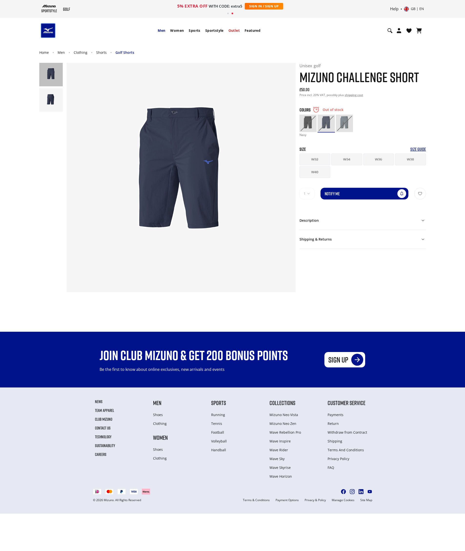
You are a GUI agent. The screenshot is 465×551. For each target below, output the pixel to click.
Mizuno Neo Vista (283, 414)
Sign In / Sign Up (264, 6)
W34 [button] (346, 159)
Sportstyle (214, 30)
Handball (218, 450)
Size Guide (418, 149)
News (99, 401)
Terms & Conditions (256, 500)
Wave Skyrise (280, 467)
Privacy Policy (338, 458)
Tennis (216, 423)
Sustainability (105, 445)
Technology (103, 436)
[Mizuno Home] (49, 8)
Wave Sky (277, 458)
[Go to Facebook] (343, 491)
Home (44, 52)
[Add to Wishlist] (420, 193)
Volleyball (219, 441)
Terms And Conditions (346, 450)
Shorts (101, 52)
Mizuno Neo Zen (282, 423)
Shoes (158, 414)
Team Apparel (104, 410)
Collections (282, 402)
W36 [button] (378, 159)
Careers (100, 454)
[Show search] (390, 30)
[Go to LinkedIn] (361, 491)
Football (217, 432)
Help (394, 9)
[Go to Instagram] (352, 491)
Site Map (366, 500)
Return (333, 423)
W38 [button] (410, 159)
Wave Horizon (280, 476)
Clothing (80, 52)
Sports (194, 30)
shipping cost (354, 95)
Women (177, 30)
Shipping (335, 441)
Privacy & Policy (315, 500)
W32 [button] (314, 159)
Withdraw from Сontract (347, 432)
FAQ (331, 467)
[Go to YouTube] (369, 491)
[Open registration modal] (399, 30)
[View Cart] (419, 30)
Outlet (234, 30)
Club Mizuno (103, 419)
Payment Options (287, 500)
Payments (335, 414)
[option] (308, 123)
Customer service (346, 402)
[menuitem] (161, 30)
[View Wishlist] (409, 30)
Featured (252, 30)
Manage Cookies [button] (343, 500)
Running (218, 414)
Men (161, 30)
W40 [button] (314, 172)
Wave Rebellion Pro (285, 432)
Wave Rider (278, 450)
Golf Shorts (124, 52)
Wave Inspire (280, 441)
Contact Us (103, 428)
